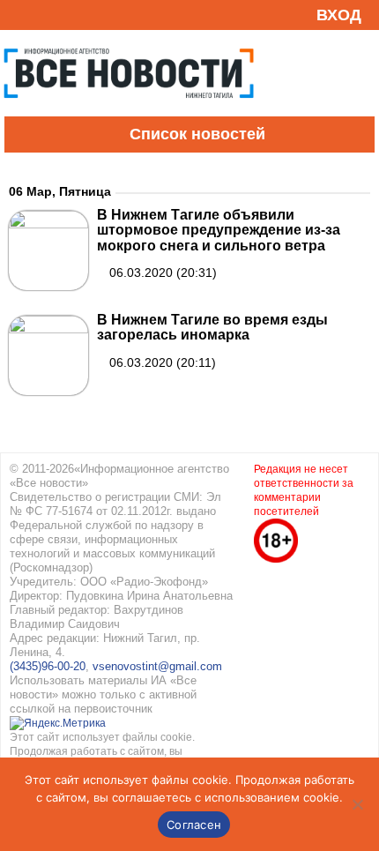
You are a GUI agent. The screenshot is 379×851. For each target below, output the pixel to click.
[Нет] (357, 804)
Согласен (194, 824)
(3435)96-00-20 (47, 666)
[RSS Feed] (20, 14)
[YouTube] (48, 14)
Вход (338, 15)
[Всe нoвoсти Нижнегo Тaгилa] (128, 112)
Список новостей (197, 134)
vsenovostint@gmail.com (157, 666)
